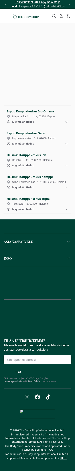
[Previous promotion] (6, 4)
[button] (37, 116)
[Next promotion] (69, 4)
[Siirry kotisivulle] (25, 16)
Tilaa (18, 372)
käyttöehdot (34, 381)
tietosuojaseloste (13, 381)
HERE (63, 458)
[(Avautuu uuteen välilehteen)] (27, 397)
